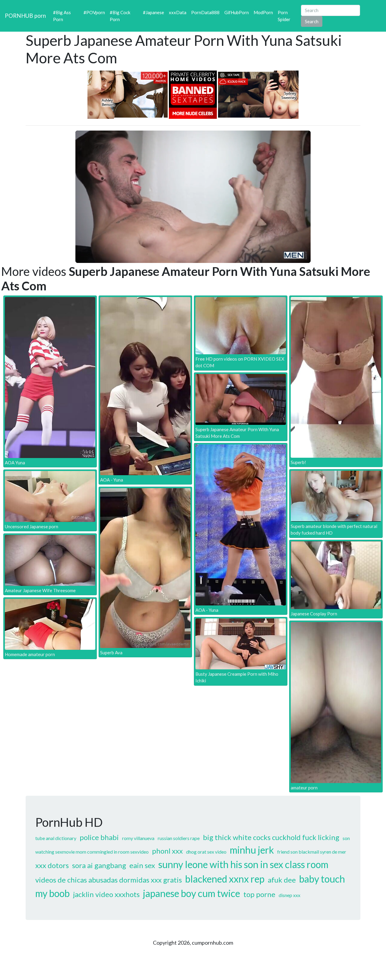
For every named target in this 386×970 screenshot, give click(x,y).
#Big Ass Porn (62, 16)
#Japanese (153, 12)
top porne (259, 894)
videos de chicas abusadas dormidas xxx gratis (108, 879)
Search (311, 21)
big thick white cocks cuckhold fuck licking (271, 837)
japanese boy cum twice (191, 893)
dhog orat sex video (206, 852)
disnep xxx (289, 895)
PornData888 (205, 12)
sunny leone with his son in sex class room (243, 864)
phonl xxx (167, 850)
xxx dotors (52, 865)
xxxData (177, 12)
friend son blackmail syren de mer (311, 852)
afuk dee (282, 879)
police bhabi (99, 837)
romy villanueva (138, 838)
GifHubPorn (236, 12)
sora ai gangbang (99, 865)
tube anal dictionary (55, 838)
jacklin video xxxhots (106, 894)
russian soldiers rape (179, 838)
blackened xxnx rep (224, 879)
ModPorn (263, 12)
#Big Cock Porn (120, 16)
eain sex (142, 865)
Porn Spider (284, 16)
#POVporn (94, 12)
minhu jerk (252, 850)
